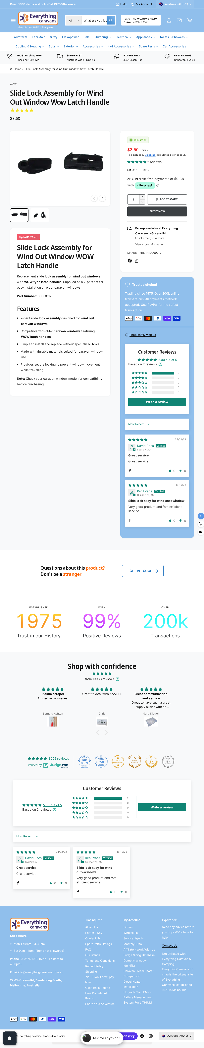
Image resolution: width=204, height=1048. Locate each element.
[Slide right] (102, 198)
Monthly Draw (133, 944)
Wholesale (130, 933)
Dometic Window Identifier (135, 963)
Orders (128, 927)
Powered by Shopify (54, 1036)
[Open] (10, 1038)
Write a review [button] (157, 402)
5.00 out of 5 (167, 360)
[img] (137, 440)
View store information (149, 244)
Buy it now (157, 211)
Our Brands (92, 955)
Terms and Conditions (100, 960)
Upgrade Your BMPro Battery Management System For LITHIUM (138, 997)
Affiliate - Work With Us (139, 949)
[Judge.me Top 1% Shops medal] (151, 761)
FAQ (88, 949)
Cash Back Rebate (97, 988)
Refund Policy (94, 966)
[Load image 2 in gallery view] (39, 215)
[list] (102, 57)
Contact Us (93, 938)
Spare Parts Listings (98, 944)
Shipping (150, 154)
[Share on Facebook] (129, 260)
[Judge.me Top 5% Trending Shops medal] (168, 761)
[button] (13, 20)
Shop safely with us (142, 335)
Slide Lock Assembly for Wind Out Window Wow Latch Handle (64, 69)
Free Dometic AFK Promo (97, 995)
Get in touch (140, 571)
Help (123, 4)
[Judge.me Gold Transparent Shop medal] (118, 761)
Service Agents (134, 938)
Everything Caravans (30, 1036)
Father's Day (93, 933)
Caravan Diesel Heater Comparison (138, 973)
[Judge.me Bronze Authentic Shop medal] (134, 761)
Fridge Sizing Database (139, 955)
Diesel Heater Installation (132, 984)
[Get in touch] (179, 20)
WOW (13, 84)
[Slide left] (94, 198)
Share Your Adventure (100, 1004)
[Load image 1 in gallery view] (19, 215)
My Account (144, 4)
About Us (91, 927)
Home (17, 69)
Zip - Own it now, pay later (99, 979)
